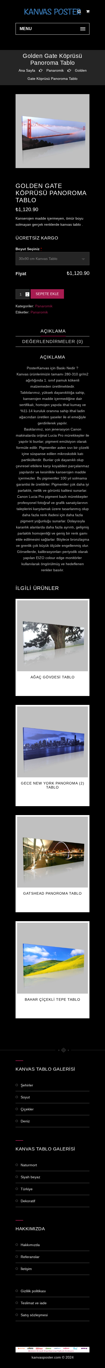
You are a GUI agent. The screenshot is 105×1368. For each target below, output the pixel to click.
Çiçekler (27, 1109)
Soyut (25, 1097)
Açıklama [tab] (53, 331)
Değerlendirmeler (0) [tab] (52, 341)
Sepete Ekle (47, 294)
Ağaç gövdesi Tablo (53, 677)
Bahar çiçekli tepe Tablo (52, 999)
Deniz (25, 1121)
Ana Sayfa (27, 70)
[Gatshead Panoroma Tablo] (52, 852)
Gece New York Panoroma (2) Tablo (52, 785)
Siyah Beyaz (30, 1177)
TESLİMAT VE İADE (34, 1303)
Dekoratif (28, 1201)
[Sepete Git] (87, 11)
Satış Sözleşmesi (34, 1315)
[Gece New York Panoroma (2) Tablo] (52, 742)
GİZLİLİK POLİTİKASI (33, 1291)
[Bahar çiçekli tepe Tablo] (52, 958)
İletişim (26, 1269)
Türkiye (27, 1189)
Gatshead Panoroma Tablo (52, 893)
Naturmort (29, 1165)
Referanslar (30, 1257)
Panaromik (55, 70)
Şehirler (27, 1085)
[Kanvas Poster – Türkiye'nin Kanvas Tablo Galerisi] (52, 11)
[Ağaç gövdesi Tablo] (52, 636)
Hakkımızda (30, 1245)
